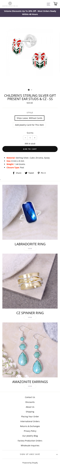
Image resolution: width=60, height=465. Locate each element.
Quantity (30, 133)
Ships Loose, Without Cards (29, 118)
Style (30, 113)
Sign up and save (30, 454)
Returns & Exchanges (30, 426)
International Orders (30, 421)
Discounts (30, 402)
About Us (30, 407)
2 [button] (31, 90)
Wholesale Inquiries (30, 445)
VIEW (30, 248)
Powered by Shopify (30, 463)
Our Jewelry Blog (30, 435)
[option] (30, 12)
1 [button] (29, 90)
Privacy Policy (30, 431)
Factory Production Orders (30, 440)
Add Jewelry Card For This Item (29, 125)
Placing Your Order (30, 416)
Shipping (30, 411)
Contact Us (30, 397)
